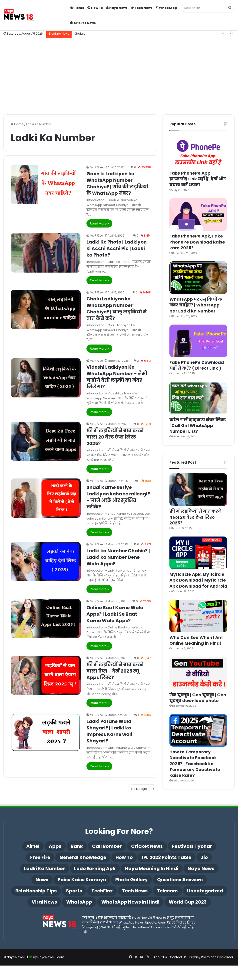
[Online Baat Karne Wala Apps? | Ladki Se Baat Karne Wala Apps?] (46, 618)
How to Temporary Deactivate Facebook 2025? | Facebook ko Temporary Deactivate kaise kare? (194, 763)
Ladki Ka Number (44, 868)
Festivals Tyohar (192, 846)
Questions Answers (180, 879)
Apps (55, 846)
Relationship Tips (36, 891)
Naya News (118, 8)
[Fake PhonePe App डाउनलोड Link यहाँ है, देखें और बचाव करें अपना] (198, 151)
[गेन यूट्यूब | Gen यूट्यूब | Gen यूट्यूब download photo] (198, 673)
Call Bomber (107, 846)
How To (96, 8)
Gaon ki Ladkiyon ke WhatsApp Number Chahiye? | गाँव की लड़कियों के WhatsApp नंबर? (117, 183)
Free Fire (40, 857)
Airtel (33, 846)
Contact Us (178, 957)
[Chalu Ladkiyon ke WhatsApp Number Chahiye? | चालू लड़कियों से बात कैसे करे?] (46, 309)
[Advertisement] (119, 74)
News (42, 879)
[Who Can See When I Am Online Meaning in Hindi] (198, 616)
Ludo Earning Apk (95, 868)
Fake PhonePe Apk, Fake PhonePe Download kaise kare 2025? (197, 241)
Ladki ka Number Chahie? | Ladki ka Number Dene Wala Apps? (118, 557)
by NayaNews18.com (48, 957)
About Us (160, 957)
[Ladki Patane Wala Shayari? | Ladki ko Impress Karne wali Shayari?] (46, 732)
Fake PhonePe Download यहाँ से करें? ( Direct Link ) (196, 365)
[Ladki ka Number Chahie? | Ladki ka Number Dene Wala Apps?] (46, 561)
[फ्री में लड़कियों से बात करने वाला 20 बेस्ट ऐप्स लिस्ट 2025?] (46, 441)
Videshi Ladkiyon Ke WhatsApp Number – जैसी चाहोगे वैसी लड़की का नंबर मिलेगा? (116, 377)
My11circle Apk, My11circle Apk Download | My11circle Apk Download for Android (198, 580)
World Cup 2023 (188, 902)
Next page (139, 789)
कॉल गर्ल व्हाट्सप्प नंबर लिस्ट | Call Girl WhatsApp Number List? (197, 425)
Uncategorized (205, 891)
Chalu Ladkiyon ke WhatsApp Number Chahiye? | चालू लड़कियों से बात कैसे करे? (130, 33)
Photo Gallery (131, 879)
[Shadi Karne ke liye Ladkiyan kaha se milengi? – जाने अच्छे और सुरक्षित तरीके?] (46, 498)
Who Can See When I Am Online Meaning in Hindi (196, 640)
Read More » (99, 223)
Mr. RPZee (96, 167)
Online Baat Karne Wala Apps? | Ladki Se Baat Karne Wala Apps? (114, 614)
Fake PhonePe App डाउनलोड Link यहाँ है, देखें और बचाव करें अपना (197, 179)
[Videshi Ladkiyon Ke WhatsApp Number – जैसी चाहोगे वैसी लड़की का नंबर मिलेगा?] (46, 377)
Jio (204, 857)
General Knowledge (83, 857)
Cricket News (84, 23)
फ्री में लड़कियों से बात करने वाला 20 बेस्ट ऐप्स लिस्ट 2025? (115, 437)
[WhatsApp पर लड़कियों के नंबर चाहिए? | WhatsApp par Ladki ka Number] (198, 277)
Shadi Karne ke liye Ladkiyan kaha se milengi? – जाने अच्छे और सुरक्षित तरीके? (118, 497)
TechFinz (102, 891)
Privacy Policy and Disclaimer (211, 957)
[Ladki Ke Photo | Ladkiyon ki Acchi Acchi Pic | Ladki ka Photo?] (46, 253)
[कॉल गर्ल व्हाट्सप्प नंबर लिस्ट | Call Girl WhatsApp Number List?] (198, 398)
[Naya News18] (18, 15)
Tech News (143, 8)
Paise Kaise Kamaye (82, 879)
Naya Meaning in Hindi (151, 868)
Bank (77, 846)
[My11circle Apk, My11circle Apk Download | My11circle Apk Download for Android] (198, 553)
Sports (74, 891)
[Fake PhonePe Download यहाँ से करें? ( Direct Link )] (198, 341)
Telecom (167, 891)
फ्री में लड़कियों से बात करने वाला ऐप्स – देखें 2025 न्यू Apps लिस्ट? (115, 671)
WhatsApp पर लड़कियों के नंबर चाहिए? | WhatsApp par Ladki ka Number (195, 305)
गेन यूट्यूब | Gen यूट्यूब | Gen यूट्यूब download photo (197, 697)
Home (79, 8)
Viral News (44, 902)
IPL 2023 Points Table (166, 857)
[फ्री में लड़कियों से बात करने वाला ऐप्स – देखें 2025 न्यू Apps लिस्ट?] (46, 675)
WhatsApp (167, 8)
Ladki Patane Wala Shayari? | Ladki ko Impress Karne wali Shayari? (109, 731)
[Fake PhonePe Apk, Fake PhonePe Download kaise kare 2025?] (198, 214)
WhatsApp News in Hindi (130, 902)
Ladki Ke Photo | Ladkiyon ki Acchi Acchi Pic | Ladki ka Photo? (116, 248)
